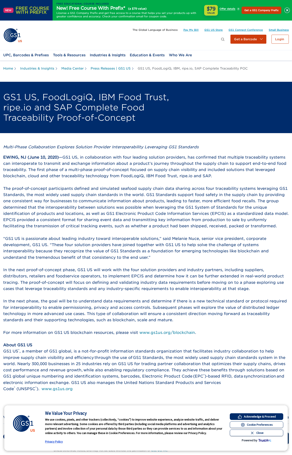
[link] (12, 35)
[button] (248, 39)
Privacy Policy (54, 441)
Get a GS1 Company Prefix (261, 10)
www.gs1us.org (57, 389)
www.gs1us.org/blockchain (167, 332)
